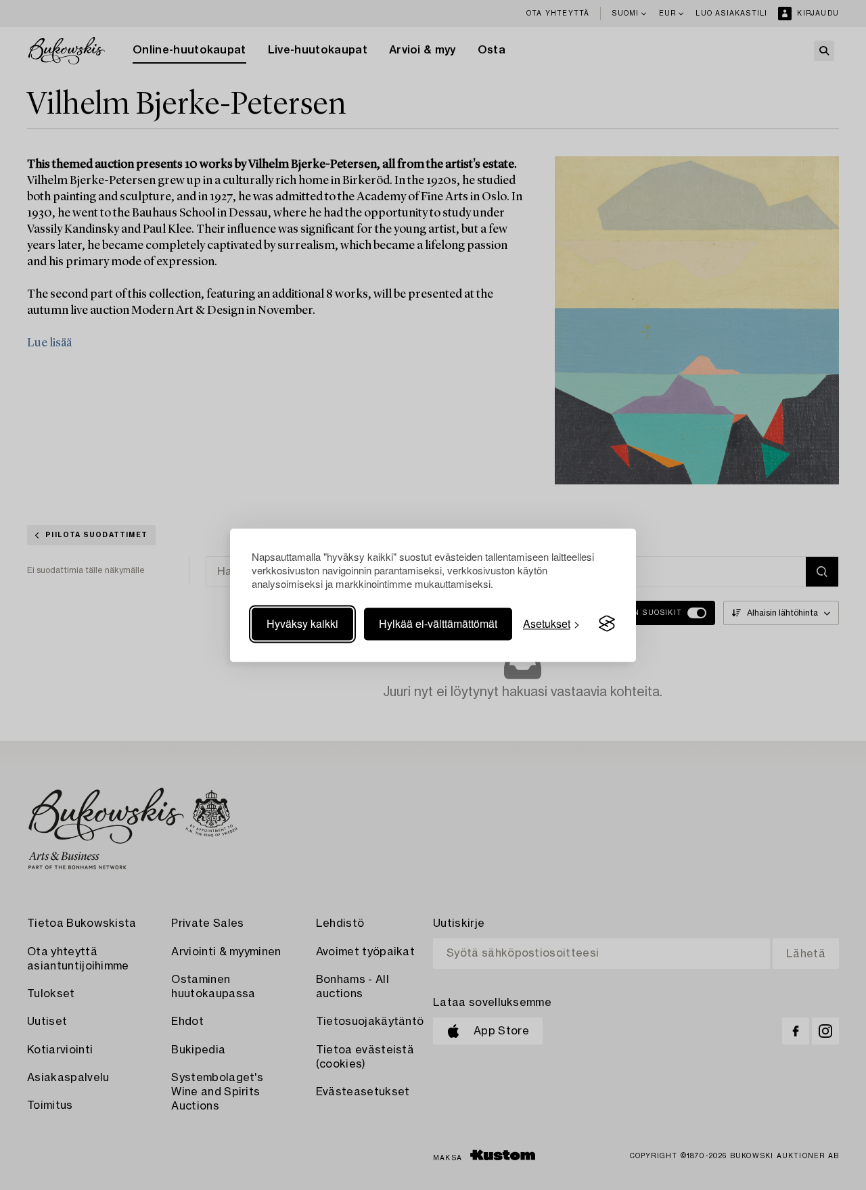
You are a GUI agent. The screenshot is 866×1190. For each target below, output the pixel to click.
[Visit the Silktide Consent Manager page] (607, 624)
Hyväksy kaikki (302, 623)
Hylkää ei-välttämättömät (438, 623)
